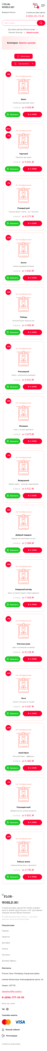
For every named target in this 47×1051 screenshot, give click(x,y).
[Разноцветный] (23, 791)
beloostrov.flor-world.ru (18, 917)
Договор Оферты (9, 961)
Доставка (6, 943)
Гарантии (6, 937)
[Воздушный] (23, 465)
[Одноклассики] (7, 1009)
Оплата (5, 949)
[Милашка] (23, 410)
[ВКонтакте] (3, 1009)
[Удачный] (23, 138)
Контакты (6, 955)
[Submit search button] (41, 23)
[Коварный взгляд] (23, 574)
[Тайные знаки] (23, 846)
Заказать (14, 114)
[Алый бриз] (23, 737)
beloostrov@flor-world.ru (12, 991)
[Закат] (23, 83)
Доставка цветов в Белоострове (21, 29)
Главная (5, 931)
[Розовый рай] (23, 192)
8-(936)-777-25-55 (13, 997)
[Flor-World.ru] (10, 6)
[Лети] (23, 682)
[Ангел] (23, 247)
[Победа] (23, 301)
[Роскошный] (23, 356)
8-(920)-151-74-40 (35, 16)
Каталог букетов (15, 32)
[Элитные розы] (23, 628)
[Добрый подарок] (23, 519)
